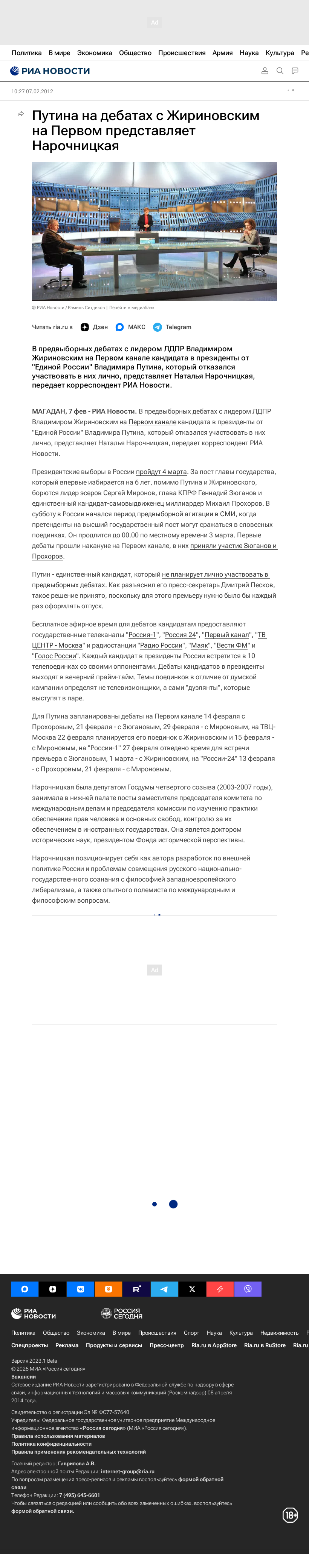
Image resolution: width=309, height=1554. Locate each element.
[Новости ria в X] (192, 1289)
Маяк (199, 645)
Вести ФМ (232, 645)
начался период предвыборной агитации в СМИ (161, 514)
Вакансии (23, 1377)
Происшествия (157, 1332)
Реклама (66, 1345)
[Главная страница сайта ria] (49, 71)
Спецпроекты (29, 1345)
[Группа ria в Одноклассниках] (108, 1289)
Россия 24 (180, 635)
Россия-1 (142, 635)
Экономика (91, 1332)
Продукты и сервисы (114, 1345)
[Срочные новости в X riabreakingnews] (220, 1289)
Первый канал (227, 635)
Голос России (55, 656)
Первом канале (152, 422)
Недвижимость (279, 1332)
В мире (122, 1332)
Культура (241, 1332)
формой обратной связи (42, 1511)
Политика (23, 1332)
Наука (214, 1332)
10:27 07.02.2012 (32, 91)
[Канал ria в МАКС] (24, 1289)
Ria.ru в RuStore (265, 1345)
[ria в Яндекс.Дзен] (52, 1289)
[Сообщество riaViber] (248, 1289)
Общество (56, 1332)
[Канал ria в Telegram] (164, 1289)
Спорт (191, 1332)
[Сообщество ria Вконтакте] (80, 1289)
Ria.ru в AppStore (214, 1345)
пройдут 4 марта (161, 471)
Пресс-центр (167, 1345)
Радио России (161, 645)
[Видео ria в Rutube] (136, 1289)
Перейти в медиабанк (131, 307)
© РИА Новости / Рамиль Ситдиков (68, 307)
